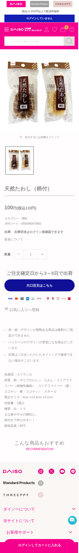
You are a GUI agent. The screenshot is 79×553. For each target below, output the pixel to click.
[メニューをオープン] (6, 29)
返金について (13, 239)
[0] (62, 29)
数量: (8, 254)
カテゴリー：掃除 (15, 218)
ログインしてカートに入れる (39, 545)
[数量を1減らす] (19, 254)
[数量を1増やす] (42, 254)
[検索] (69, 41)
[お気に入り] (54, 29)
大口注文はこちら (39, 285)
